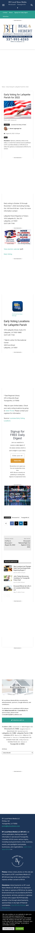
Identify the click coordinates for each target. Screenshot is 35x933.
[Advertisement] (17, 67)
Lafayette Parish (25, 733)
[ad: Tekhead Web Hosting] (17, 505)
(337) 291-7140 (9, 223)
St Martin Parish (12, 740)
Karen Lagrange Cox (15, 128)
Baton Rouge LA (27, 726)
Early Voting (8, 254)
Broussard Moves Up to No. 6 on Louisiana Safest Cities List (22, 588)
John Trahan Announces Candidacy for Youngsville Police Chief (21, 578)
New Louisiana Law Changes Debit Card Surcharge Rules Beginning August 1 (22, 568)
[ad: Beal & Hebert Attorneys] (17, 43)
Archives (4, 749)
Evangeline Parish (25, 729)
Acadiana (7, 726)
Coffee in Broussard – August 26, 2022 (10, 543)
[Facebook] (17, 8)
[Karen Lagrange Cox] (6, 128)
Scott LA (16, 737)
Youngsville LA (25, 517)
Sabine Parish (7, 737)
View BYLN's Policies (18, 905)
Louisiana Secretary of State (18, 124)
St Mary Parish (23, 739)
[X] (16, 523)
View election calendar (12, 249)
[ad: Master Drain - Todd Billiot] (17, 244)
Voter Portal (10, 411)
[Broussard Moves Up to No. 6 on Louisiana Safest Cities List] (8, 588)
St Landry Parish (25, 737)
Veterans (24, 742)
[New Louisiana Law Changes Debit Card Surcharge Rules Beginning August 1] (8, 568)
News (3, 87)
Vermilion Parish (14, 742)
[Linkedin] (21, 523)
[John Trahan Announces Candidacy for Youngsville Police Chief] (8, 578)
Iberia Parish (12, 731)
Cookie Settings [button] (8, 928)
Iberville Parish (23, 731)
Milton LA (27, 735)
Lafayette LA (9, 733)
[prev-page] (5, 595)
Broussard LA (15, 517)
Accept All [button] (20, 928)
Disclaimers (6, 908)
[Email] (25, 523)
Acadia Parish (17, 726)
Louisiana (9, 735)
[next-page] (8, 595)
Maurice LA (18, 735)
